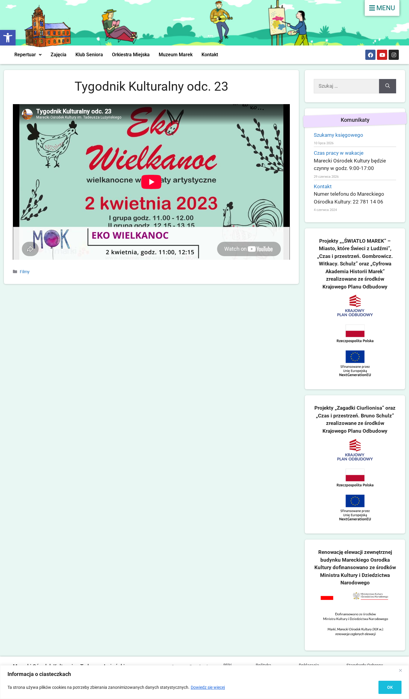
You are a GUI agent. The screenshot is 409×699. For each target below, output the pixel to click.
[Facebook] (370, 55)
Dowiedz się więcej (208, 687)
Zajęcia (58, 54)
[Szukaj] (387, 86)
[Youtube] (382, 55)
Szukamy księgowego (338, 135)
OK (390, 687)
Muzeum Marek (176, 54)
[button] (8, 37)
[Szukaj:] (346, 86)
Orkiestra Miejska (131, 54)
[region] (204, 682)
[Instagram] (394, 55)
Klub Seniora (89, 54)
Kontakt (210, 54)
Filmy (25, 271)
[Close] (402, 670)
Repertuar (25, 54)
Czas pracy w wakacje (338, 153)
